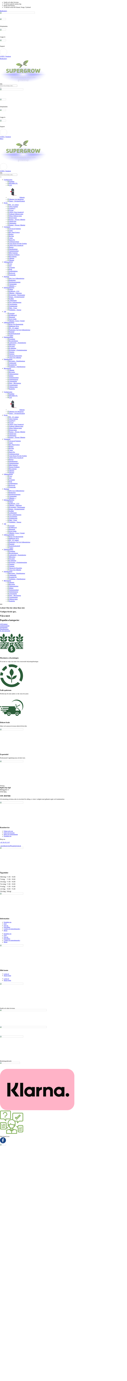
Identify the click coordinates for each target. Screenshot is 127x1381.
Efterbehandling (8, 337)
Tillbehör (22, 197)
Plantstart (6, 276)
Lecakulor (12, 267)
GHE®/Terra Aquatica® (16, 245)
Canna (11, 238)
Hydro (6, 203)
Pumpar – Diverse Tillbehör (17, 219)
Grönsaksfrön (13, 381)
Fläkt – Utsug (13, 308)
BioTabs (11, 236)
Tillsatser (11, 260)
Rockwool (12, 273)
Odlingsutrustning (9, 322)
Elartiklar (11, 181)
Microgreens (7, 368)
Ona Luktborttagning (15, 302)
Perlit (10, 269)
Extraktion (12, 339)
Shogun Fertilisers (14, 254)
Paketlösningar (13, 249)
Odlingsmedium (13, 374)
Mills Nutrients (13, 253)
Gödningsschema (14, 241)
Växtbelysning (8, 179)
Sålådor (11, 376)
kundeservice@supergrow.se (10, 846)
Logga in (6, 974)
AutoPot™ (12, 208)
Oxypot (11, 210)
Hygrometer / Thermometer (17, 295)
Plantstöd (11, 332)
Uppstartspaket (13, 385)
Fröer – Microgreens (15, 383)
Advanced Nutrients (15, 228)
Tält (5, 311)
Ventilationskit (13, 306)
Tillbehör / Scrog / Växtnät (17, 321)
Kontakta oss (7, 922)
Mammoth (12, 317)
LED (10, 185)
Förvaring (12, 346)
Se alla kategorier (5, 631)
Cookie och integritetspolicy (12, 929)
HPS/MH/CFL (13, 183)
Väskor (11, 335)
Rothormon (12, 280)
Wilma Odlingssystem (15, 216)
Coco (10, 264)
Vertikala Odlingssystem (16, 214)
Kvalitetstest (12, 348)
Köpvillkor (7, 927)
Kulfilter (11, 298)
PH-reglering (13, 256)
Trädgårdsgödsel (14, 251)
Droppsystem (13, 218)
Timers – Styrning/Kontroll (17, 201)
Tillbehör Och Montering (16, 199)
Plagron (11, 247)
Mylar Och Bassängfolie (16, 324)
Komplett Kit (13, 365)
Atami (11, 230)
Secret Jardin (12, 319)
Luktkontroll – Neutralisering (17, 343)
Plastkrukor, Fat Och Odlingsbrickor (19, 330)
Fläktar (11, 289)
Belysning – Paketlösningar (17, 361)
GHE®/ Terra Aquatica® (16, 212)
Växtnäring (7, 227)
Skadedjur (12, 389)
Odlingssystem (13, 387)
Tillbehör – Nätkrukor (15, 293)
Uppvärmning (13, 304)
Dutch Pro (12, 240)
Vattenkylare (12, 221)
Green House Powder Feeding (18, 243)
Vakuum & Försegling (15, 356)
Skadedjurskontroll (14, 333)
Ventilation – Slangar (15, 310)
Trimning (11, 352)
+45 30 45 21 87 (5, 842)
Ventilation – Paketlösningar (17, 366)
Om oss (6, 925)
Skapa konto (7, 975)
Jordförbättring (13, 271)
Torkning (11, 354)
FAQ (5, 924)
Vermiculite (12, 275)
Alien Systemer (13, 206)
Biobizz (11, 234)
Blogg (5, 930)
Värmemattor (13, 284)
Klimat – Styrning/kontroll (16, 297)
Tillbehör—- (12, 286)
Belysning (12, 372)
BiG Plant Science (14, 232)
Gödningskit (12, 363)
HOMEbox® (13, 315)
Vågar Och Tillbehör (15, 357)
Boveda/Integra (13, 341)
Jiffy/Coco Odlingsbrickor (16, 278)
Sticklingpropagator (14, 282)
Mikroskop (12, 344)
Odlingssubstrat (8, 262)
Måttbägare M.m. (14, 326)
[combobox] (8, 86)
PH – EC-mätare (14, 205)
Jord (10, 265)
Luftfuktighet (13, 300)
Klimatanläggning (9, 287)
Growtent (12, 313)
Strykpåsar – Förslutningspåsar (18, 350)
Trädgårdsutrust (13, 379)
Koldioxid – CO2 (14, 291)
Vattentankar (12, 223)
